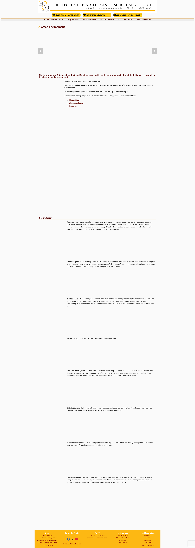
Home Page (47, 535)
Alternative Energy (76, 103)
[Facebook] (68, 539)
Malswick (148, 535)
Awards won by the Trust (47, 543)
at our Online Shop (98, 535)
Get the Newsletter (47, 545)
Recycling (72, 106)
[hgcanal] (72, 539)
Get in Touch (123, 543)
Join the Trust (123, 535)
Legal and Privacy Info (47, 538)
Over (148, 538)
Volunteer (123, 540)
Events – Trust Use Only (72, 544)
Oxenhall (147, 540)
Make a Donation (122, 538)
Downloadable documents (47, 540)
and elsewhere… (148, 545)
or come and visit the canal (97, 538)
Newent (148, 543)
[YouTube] (76, 539)
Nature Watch (74, 100)
